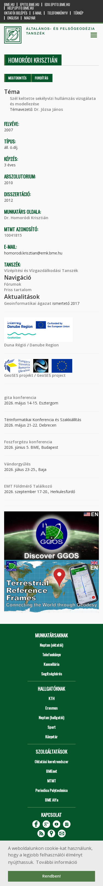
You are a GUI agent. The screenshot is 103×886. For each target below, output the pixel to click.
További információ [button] (56, 862)
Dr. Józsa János (48, 109)
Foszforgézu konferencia (28, 441)
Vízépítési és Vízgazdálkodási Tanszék (41, 270)
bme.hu (9, 4)
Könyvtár (51, 736)
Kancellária (51, 664)
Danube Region (44, 345)
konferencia (24, 397)
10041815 (13, 235)
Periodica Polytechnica (51, 790)
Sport (52, 727)
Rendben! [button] (51, 876)
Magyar (29, 18)
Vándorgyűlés (17, 464)
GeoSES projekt (18, 375)
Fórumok (12, 284)
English (13, 18)
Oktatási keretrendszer (51, 761)
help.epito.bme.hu (20, 8)
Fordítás (41, 78)
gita (8, 397)
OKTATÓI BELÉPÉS (15, 13)
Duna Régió (15, 345)
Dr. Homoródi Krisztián (26, 217)
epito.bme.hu (29, 4)
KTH (52, 698)
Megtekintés (17, 78)
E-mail (37, 13)
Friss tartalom (18, 289)
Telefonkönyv (57, 13)
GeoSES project (51, 375)
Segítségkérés (51, 673)
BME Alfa (51, 800)
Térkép (78, 13)
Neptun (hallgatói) (51, 717)
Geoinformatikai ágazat (27, 303)
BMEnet (51, 771)
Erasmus (51, 708)
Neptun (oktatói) (51, 645)
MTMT (51, 780)
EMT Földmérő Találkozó (28, 486)
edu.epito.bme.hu (57, 4)
